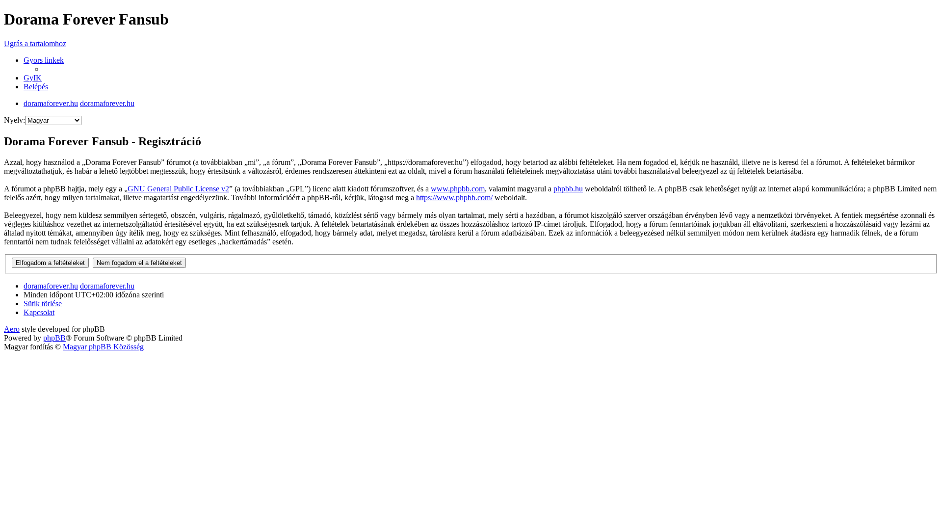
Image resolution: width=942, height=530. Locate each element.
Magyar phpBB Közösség (103, 347)
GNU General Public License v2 (178, 189)
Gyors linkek (44, 60)
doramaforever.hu (51, 103)
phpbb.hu (568, 189)
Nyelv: (14, 120)
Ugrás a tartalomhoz (35, 43)
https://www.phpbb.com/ (454, 197)
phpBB (54, 338)
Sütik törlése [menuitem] (43, 303)
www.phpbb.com (458, 189)
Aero (12, 329)
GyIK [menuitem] (33, 78)
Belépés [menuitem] (36, 86)
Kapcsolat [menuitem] (39, 312)
